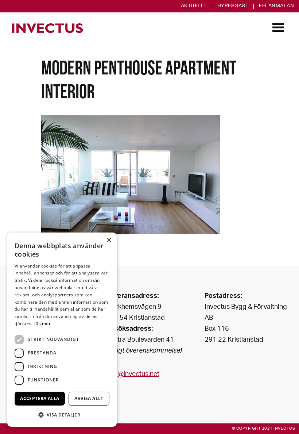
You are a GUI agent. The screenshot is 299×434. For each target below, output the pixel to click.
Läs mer (42, 323)
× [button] (108, 240)
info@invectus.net (132, 374)
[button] (62, 414)
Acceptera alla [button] (39, 398)
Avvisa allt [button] (88, 398)
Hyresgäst (233, 6)
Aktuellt (194, 6)
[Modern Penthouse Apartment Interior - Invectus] (47, 28)
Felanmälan (276, 6)
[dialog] (62, 330)
